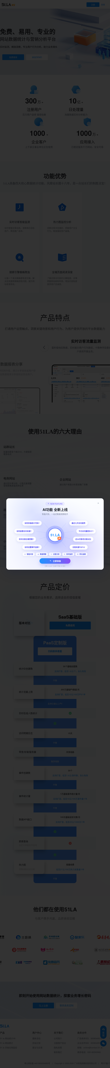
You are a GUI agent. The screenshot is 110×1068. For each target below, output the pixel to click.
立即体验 (57, 561)
